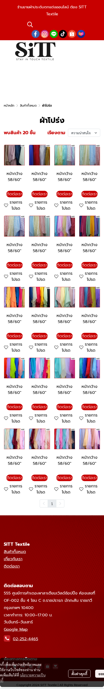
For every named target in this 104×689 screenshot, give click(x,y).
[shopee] (72, 34)
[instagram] (45, 34)
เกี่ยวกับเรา (13, 559)
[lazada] (81, 34)
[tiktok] (63, 34)
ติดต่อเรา (12, 566)
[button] (57, 24)
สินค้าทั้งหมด (28, 105)
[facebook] (36, 34)
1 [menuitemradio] (52, 503)
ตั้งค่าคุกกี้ (79, 673)
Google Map (16, 629)
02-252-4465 (25, 639)
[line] (54, 34)
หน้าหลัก (9, 105)
